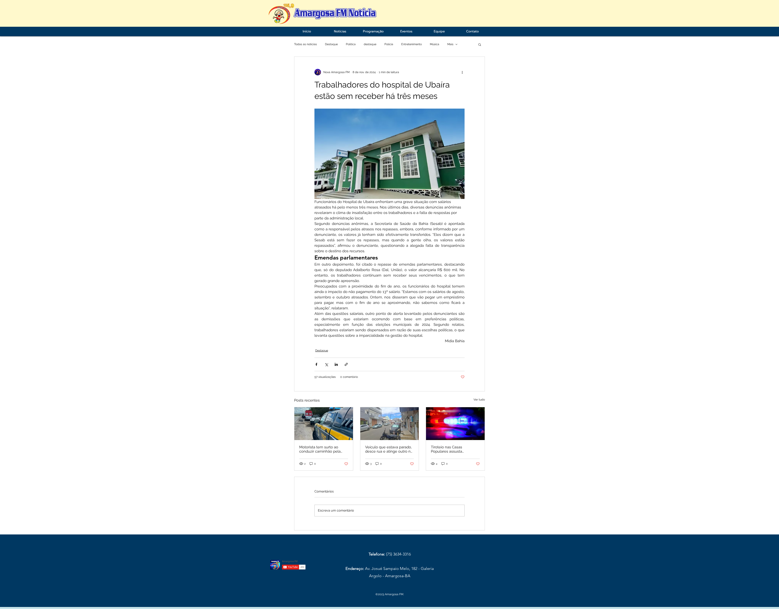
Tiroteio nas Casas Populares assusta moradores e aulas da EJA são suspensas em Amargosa (453, 449)
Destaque (331, 44)
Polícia (388, 44)
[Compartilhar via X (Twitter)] (326, 364)
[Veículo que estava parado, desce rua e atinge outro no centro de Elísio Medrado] (389, 423)
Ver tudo (479, 399)
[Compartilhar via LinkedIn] (336, 364)
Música (434, 44)
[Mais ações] (462, 72)
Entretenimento (411, 44)
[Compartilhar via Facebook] (316, 364)
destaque (370, 44)
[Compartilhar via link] (346, 364)
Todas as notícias (305, 44)
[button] (480, 44)
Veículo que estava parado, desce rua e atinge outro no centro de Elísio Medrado (389, 449)
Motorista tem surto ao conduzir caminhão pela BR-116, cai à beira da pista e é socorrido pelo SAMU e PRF (322, 449)
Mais (450, 44)
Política (351, 44)
